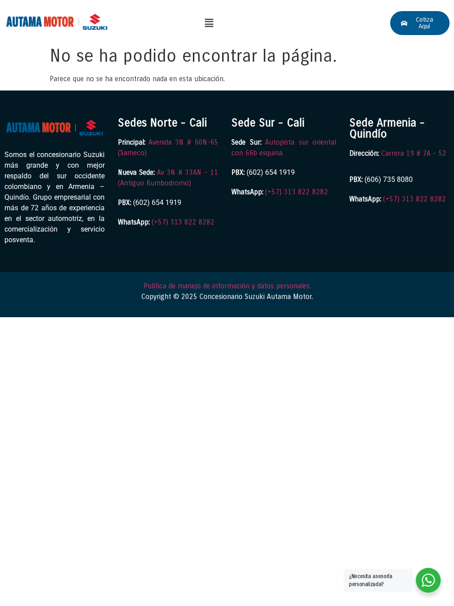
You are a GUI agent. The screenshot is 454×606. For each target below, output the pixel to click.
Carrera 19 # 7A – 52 (413, 153)
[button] (208, 23)
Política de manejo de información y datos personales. (227, 286)
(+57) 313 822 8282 (183, 222)
